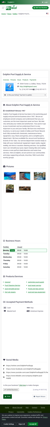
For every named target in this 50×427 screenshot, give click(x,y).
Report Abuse (40, 396)
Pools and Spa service (36, 289)
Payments (33, 80)
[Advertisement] (25, 42)
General (7, 282)
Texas (9, 14)
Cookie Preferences (35, 412)
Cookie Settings (9, 424)
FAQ (27, 407)
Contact (34, 407)
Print (8, 396)
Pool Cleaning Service (12, 285)
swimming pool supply (36, 282)
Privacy (11, 412)
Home (3, 14)
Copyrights (20, 412)
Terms (43, 407)
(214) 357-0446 (27, 89)
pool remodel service (12, 289)
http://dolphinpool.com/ (28, 86)
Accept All (32, 424)
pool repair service (34, 285)
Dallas (15, 14)
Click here (22, 385)
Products (25, 80)
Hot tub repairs (10, 292)
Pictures (13, 80)
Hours (19, 80)
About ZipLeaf (17, 407)
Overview (6, 80)
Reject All (22, 424)
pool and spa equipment (36, 292)
